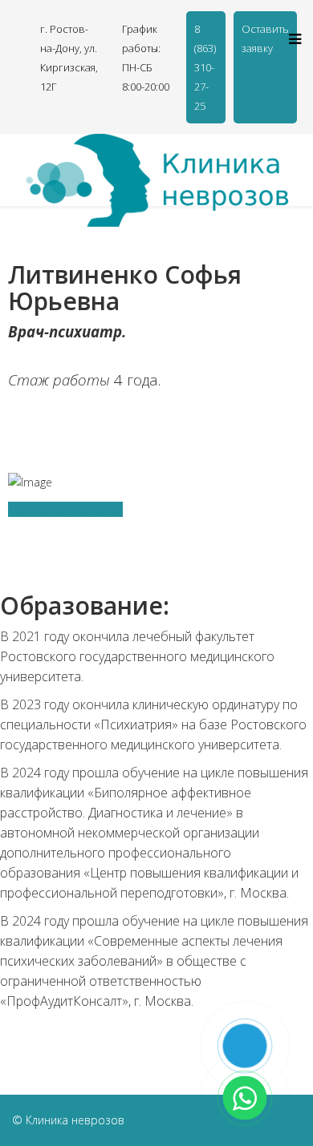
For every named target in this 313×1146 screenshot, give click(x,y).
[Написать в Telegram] (245, 1046)
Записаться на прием (65, 509)
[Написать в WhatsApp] (245, 1098)
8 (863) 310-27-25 (205, 67)
